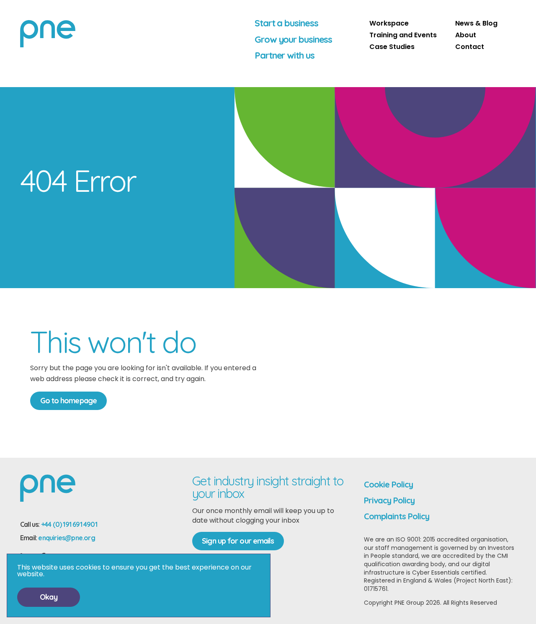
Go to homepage (68, 400)
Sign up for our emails (238, 541)
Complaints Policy (396, 516)
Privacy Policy (389, 500)
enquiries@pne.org (66, 538)
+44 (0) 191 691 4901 (69, 524)
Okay (48, 597)
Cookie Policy (388, 484)
